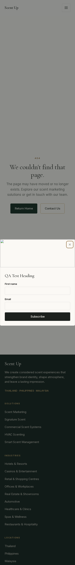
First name (11, 283)
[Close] (69, 244)
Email (8, 299)
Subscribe (38, 316)
